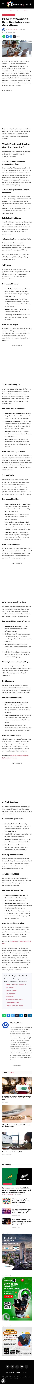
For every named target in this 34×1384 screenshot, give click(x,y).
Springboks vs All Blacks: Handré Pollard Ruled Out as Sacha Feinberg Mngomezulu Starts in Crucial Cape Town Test (16, 1190)
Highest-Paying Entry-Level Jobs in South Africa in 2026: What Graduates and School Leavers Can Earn (16, 1097)
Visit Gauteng (10, 987)
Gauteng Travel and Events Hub (16, 984)
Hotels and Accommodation (14, 999)
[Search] (27, 4)
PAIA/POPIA (10, 1372)
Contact (25, 1372)
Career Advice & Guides (9, 15)
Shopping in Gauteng (12, 1002)
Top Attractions (10, 993)
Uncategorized (7, 1184)
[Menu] (3, 4)
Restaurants (10, 996)
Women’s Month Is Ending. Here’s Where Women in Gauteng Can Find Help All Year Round (21, 1211)
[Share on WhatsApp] (3, 36)
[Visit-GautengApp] (17, 1355)
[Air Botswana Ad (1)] (17, 1270)
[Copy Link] (14, 36)
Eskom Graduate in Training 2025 (12, 1152)
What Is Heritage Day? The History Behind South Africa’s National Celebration (20, 1200)
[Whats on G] (16, 4)
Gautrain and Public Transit (14, 1005)
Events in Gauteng (11, 990)
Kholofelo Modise (12, 29)
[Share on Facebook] (7, 36)
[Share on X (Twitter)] (10, 36)
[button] (30, 4)
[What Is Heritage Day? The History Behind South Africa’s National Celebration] (6, 1201)
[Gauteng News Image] (17, 1320)
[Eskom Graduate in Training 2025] (17, 1141)
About (18, 1372)
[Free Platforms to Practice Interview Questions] (17, 56)
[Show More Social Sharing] (17, 36)
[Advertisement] (17, 108)
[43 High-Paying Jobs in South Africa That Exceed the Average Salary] (17, 1114)
